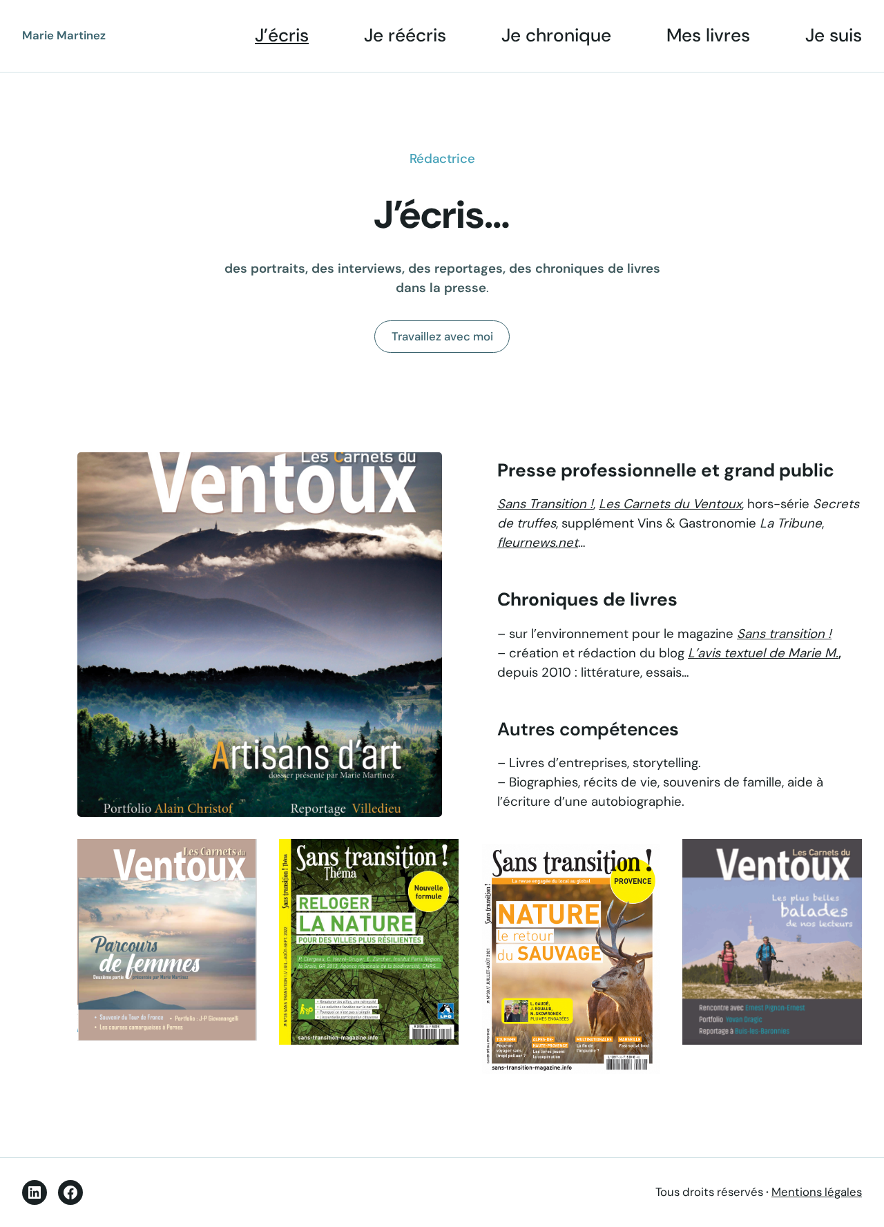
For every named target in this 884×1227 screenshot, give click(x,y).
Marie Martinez (64, 35)
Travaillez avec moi (442, 336)
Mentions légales (816, 1191)
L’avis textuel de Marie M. (763, 653)
